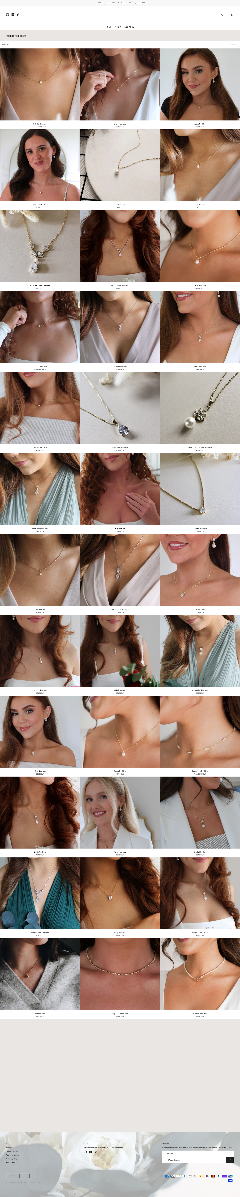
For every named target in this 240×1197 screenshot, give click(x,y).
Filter (4, 44)
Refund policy (11, 1159)
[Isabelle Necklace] (40, 84)
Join (229, 1160)
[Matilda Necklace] (40, 408)
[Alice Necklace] (200, 165)
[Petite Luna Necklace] (40, 165)
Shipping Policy (12, 1151)
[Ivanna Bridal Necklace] (120, 246)
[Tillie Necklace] (200, 570)
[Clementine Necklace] (200, 732)
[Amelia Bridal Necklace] (40, 893)
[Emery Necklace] (120, 732)
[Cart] (232, 15)
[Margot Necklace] (40, 651)
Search (9, 1148)
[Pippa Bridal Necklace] (200, 893)
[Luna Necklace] (200, 327)
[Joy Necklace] (40, 974)
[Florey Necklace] (120, 813)
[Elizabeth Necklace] (200, 489)
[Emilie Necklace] (200, 246)
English (11, 1176)
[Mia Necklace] (120, 165)
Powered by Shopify (36, 1182)
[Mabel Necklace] (120, 651)
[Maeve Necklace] (200, 84)
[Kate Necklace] (40, 732)
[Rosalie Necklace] (200, 813)
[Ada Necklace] (120, 489)
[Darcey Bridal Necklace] (120, 570)
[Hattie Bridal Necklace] (40, 489)
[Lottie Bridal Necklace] (120, 408)
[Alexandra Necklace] (200, 651)
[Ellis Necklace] (40, 570)
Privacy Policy (11, 1162)
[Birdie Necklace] (120, 84)
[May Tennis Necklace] (120, 974)
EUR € (23, 1176)
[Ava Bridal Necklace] (120, 327)
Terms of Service (12, 1155)
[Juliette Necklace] (40, 327)
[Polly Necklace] (120, 893)
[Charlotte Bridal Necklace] (40, 246)
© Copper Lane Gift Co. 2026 (16, 1182)
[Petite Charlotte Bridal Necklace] (200, 408)
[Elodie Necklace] (40, 813)
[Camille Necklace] (200, 974)
